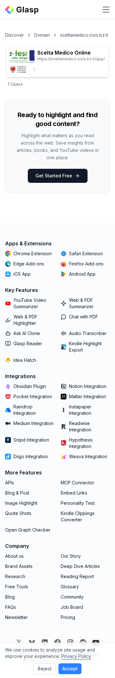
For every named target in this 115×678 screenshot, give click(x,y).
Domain (42, 35)
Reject (45, 668)
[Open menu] (106, 9)
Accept (70, 668)
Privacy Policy (76, 656)
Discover (14, 35)
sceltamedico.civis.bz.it (84, 35)
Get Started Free (53, 175)
